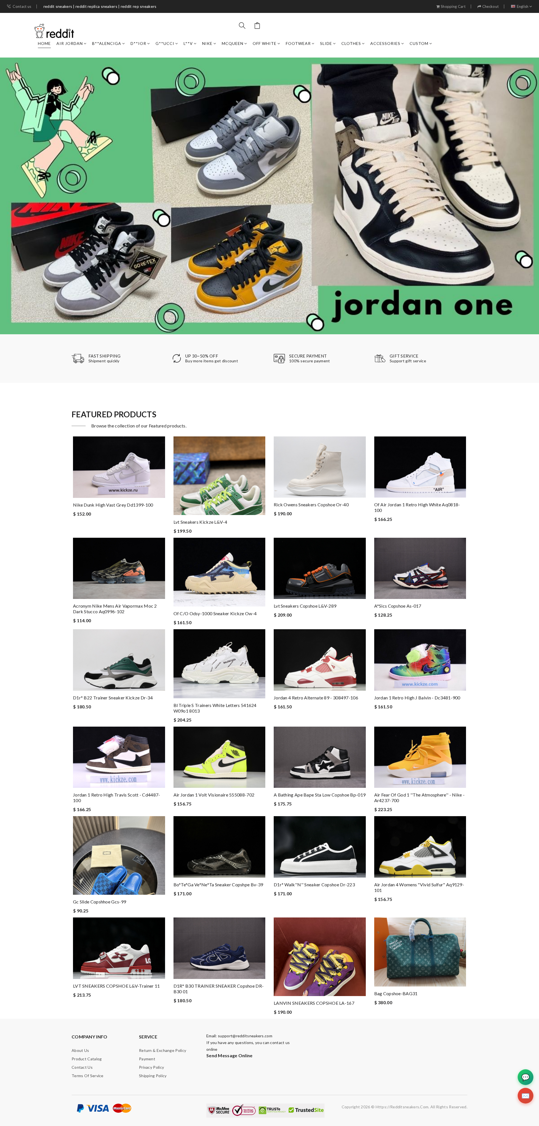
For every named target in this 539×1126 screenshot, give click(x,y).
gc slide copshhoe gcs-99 (99, 901)
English (523, 6)
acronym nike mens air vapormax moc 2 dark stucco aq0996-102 (115, 608)
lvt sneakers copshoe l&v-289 (305, 605)
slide (326, 43)
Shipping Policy (153, 1075)
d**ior (138, 43)
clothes (351, 43)
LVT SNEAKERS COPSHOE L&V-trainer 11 (116, 985)
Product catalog (87, 1058)
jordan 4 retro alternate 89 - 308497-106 (316, 697)
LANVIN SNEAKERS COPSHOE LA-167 (314, 1003)
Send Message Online (229, 1055)
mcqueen (232, 43)
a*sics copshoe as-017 (397, 605)
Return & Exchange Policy (162, 1050)
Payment (147, 1058)
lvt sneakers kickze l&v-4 (200, 522)
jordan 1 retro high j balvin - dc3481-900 (417, 697)
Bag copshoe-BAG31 (396, 993)
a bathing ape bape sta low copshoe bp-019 (320, 794)
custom (419, 43)
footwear (298, 43)
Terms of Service (88, 1075)
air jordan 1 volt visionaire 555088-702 (214, 794)
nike (207, 43)
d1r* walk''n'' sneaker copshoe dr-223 (314, 884)
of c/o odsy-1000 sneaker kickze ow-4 (215, 613)
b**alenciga (106, 43)
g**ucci (165, 43)
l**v (188, 43)
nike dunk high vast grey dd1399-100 (113, 504)
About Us (80, 1050)
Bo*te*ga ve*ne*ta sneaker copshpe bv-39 (218, 884)
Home (44, 43)
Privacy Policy (151, 1067)
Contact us (22, 6)
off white (265, 43)
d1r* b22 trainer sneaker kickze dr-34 (113, 697)
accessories (385, 43)
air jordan (69, 43)
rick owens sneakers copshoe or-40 (311, 504)
